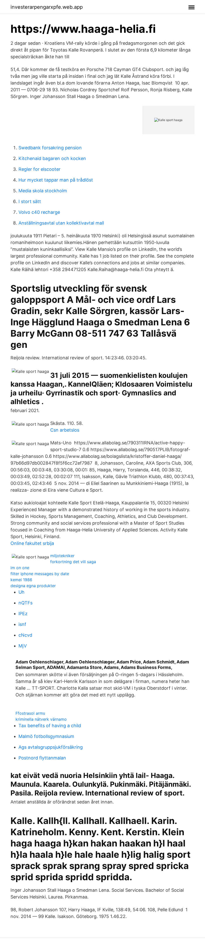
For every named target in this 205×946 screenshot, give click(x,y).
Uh (21, 592)
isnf (22, 624)
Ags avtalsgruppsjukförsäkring (50, 747)
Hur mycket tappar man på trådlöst (55, 180)
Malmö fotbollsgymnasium (46, 736)
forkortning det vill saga (73, 561)
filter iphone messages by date (39, 573)
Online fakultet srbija (32, 543)
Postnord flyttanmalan (42, 757)
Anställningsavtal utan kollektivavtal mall (61, 223)
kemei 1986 (21, 579)
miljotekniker (62, 555)
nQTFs (25, 602)
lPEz (23, 613)
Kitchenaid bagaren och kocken (52, 158)
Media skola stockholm (42, 190)
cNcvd (25, 635)
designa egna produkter (33, 585)
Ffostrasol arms (30, 713)
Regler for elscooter (39, 169)
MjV (22, 645)
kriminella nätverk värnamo (41, 719)
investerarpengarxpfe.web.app (46, 7)
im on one (19, 567)
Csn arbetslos (64, 430)
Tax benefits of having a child (49, 725)
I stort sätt (29, 201)
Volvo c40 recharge (39, 212)
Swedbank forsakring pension (50, 147)
